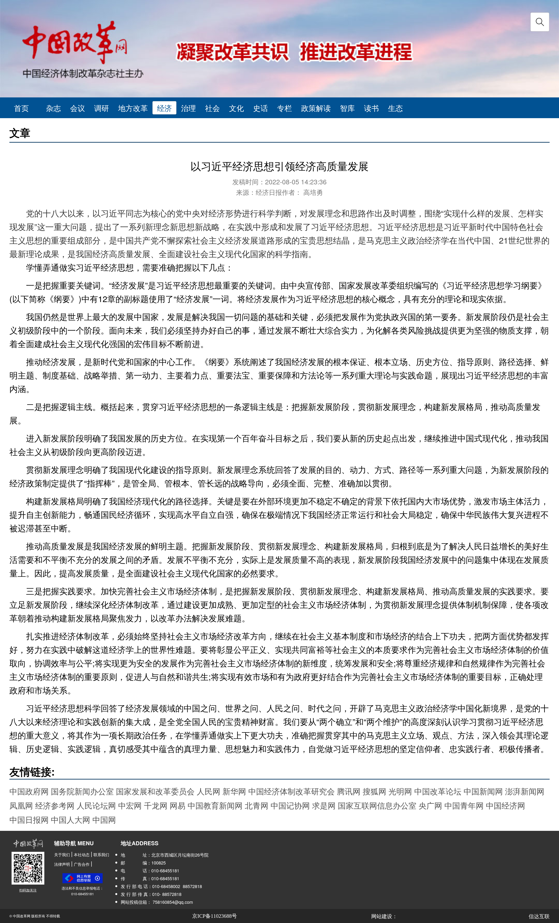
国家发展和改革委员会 (155, 791)
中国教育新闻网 (215, 805)
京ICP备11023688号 (214, 916)
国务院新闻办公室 (82, 791)
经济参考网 (54, 805)
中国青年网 (464, 805)
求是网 (324, 805)
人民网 (208, 791)
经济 (164, 107)
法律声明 (62, 864)
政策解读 (316, 107)
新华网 (234, 791)
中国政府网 (29, 791)
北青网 (256, 805)
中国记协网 (290, 805)
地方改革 (133, 107)
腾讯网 (349, 791)
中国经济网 (505, 805)
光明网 (400, 791)
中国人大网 (70, 819)
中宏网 (130, 805)
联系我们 (101, 854)
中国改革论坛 (437, 791)
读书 (371, 107)
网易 (177, 805)
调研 (101, 107)
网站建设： (384, 916)
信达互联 (539, 916)
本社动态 (82, 854)
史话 (260, 107)
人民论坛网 (96, 805)
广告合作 (82, 864)
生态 (395, 107)
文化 (236, 107)
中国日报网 (29, 819)
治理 (188, 107)
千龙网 (155, 805)
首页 (21, 107)
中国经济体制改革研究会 (291, 791)
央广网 (430, 805)
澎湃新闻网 (524, 791)
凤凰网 (21, 805)
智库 (347, 107)
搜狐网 (374, 791)
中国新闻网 (483, 791)
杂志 (53, 107)
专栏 (284, 107)
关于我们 (62, 854)
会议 (77, 107)
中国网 (104, 819)
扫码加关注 (28, 890)
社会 (212, 107)
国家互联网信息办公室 (377, 805)
